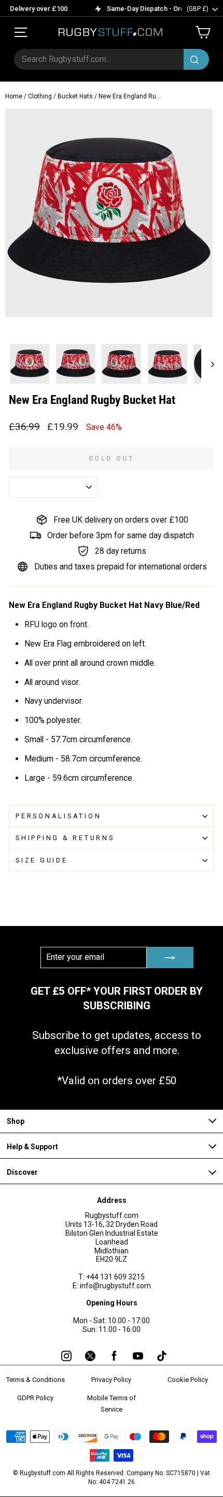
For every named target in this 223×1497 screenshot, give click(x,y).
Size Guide (42, 860)
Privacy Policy (111, 1380)
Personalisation (58, 816)
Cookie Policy (188, 1380)
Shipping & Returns (65, 838)
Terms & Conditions (35, 1380)
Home (13, 96)
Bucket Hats (75, 96)
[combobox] (111, 59)
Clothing (40, 96)
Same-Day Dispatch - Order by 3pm (157, 8)
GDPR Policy (35, 1398)
